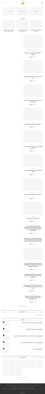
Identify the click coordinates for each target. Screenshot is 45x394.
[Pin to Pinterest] (31, 57)
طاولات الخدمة (15, 384)
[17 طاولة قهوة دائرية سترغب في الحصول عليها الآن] (22, 24)
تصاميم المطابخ (22, 384)
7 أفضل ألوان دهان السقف (37, 349)
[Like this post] (35, 57)
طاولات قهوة (20, 386)
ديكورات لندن (13, 387)
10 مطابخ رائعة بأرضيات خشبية (33, 218)
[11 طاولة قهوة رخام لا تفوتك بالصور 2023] (32, 114)
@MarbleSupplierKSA (22, 377)
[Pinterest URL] (5, 363)
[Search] (3, 2)
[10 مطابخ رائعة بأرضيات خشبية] (32, 208)
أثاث (9, 386)
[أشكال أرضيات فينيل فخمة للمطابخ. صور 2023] (32, 160)
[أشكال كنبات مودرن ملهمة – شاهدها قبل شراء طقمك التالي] (32, 136)
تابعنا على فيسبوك (39, 314)
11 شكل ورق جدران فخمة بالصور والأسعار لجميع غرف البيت (31, 342)
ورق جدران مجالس (33, 386)
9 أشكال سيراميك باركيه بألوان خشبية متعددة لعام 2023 (32, 322)
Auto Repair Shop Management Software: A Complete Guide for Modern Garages (33, 265)
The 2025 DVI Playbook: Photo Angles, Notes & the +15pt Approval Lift (33, 298)
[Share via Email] (30, 57)
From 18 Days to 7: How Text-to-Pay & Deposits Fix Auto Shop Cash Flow (32, 287)
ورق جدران (26, 386)
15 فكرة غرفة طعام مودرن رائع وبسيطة (33, 194)
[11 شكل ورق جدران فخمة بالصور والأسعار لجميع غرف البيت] (9, 24)
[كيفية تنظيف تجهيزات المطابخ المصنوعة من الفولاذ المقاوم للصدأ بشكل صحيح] (6, 337)
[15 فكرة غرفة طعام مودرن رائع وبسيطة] (32, 184)
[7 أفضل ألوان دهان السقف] (6, 351)
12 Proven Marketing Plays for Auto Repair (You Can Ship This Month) (33, 276)
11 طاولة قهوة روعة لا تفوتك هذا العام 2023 (34, 329)
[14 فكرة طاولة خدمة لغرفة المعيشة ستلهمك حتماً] (36, 24)
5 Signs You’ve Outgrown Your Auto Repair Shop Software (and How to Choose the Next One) (33, 240)
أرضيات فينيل (14, 386)
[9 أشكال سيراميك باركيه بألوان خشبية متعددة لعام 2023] (6, 324)
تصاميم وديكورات (36, 384)
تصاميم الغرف (29, 384)
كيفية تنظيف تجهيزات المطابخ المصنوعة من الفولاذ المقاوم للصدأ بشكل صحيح (28, 335)
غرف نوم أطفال (8, 384)
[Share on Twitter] (32, 57)
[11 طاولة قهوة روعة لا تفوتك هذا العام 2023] (6, 331)
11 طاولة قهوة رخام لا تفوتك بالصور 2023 (32, 124)
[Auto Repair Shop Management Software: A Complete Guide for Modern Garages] (32, 253)
